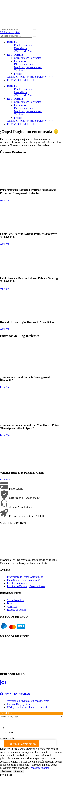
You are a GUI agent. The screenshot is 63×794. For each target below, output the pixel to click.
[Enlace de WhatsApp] (4, 506)
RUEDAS (13, 41)
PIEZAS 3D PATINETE (21, 79)
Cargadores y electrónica (27, 57)
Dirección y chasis (24, 64)
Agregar (4, 199)
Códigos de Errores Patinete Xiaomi (27, 707)
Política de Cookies (17, 583)
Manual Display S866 (19, 704)
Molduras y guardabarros (28, 67)
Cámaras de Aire (23, 51)
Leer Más (5, 387)
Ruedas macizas (23, 45)
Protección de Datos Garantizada (25, 576)
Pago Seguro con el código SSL (24, 579)
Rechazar (6, 771)
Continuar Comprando (21, 743)
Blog (9, 603)
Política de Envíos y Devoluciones (26, 586)
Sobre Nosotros (15, 600)
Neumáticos (20, 48)
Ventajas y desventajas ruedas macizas (28, 700)
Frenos (18, 73)
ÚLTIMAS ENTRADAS (15, 693)
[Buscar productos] (34, 29)
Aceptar (18, 771)
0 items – (11, 32)
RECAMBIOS (15, 54)
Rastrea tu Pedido (16, 609)
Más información (40, 767)
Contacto (12, 606)
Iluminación (20, 60)
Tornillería (19, 70)
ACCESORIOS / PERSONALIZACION (30, 76)
